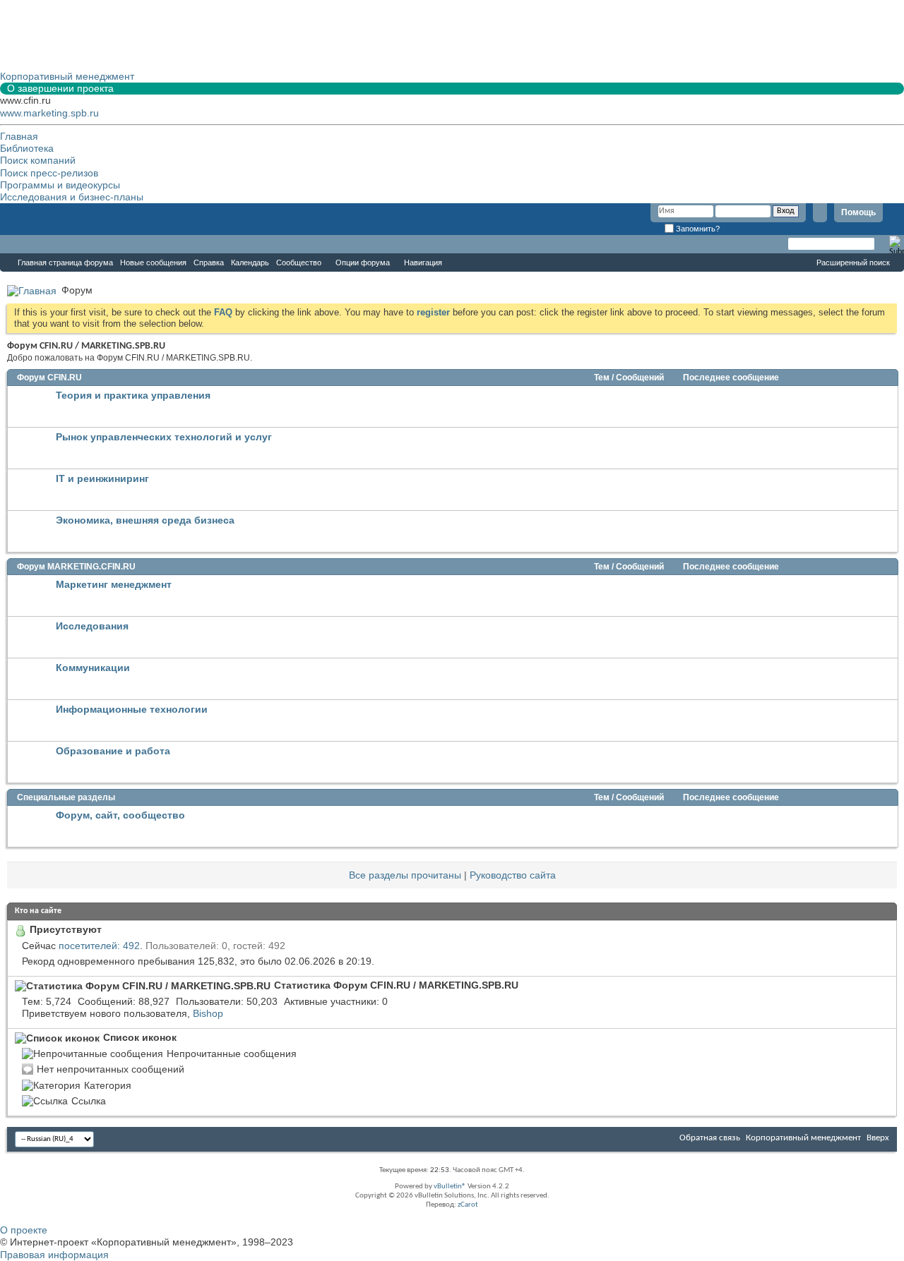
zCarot (468, 1205)
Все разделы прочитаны (405, 875)
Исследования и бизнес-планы (71, 197)
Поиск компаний (38, 160)
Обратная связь (709, 1137)
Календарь (250, 262)
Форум (28, 244)
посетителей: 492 (99, 945)
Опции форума (362, 262)
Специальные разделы (66, 797)
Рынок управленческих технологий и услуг (164, 436)
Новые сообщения (153, 262)
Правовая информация (54, 1254)
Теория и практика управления (133, 395)
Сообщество (298, 262)
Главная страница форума (65, 262)
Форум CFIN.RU (49, 377)
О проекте (23, 1230)
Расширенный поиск (853, 262)
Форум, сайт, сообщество (120, 815)
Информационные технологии (132, 709)
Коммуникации (93, 667)
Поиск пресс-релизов (49, 173)
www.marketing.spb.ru (49, 113)
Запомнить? (697, 228)
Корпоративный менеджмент (803, 1137)
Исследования (92, 626)
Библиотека (27, 148)
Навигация (423, 262)
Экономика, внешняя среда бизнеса (145, 520)
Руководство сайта (513, 875)
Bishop (208, 1013)
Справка (209, 262)
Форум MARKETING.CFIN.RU (76, 567)
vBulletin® (450, 1186)
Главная (19, 136)
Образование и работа (113, 750)
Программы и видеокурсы (60, 185)
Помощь (858, 212)
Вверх (878, 1137)
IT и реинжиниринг (102, 478)
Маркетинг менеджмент (114, 584)
